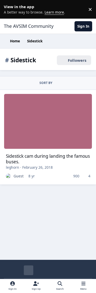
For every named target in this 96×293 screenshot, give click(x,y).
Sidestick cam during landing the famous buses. (48, 159)
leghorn (12, 167)
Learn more (10, 9)
